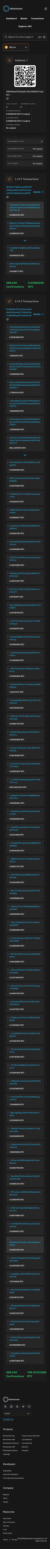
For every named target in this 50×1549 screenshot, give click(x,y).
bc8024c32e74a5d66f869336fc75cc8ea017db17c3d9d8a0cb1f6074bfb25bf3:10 (25, 440)
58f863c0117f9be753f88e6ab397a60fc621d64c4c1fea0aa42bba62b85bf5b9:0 (24, 226)
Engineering (7, 1471)
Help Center (7, 1518)
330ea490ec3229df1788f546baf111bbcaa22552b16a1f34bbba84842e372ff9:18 (24, 403)
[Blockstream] (11, 1399)
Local (5, 1529)
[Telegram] (23, 1406)
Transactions (37, 18)
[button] (38, 192)
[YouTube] (29, 1406)
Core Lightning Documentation (13, 1478)
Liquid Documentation (10, 1474)
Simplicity (25, 1450)
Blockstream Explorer (10, 1450)
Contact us (8, 1419)
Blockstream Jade (9, 1439)
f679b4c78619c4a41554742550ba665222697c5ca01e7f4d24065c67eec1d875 (19, 190)
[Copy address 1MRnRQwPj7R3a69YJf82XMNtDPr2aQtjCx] (7, 98)
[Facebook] (17, 1406)
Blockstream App (9, 1436)
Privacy (14, 1540)
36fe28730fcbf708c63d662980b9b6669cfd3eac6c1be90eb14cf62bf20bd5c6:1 (25, 348)
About (5, 1498)
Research (6, 1494)
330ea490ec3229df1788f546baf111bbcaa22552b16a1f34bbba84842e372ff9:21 (24, 422)
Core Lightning (27, 1443)
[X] (5, 1406)
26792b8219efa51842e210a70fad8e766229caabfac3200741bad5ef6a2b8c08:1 (24, 329)
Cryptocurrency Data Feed (30, 1436)
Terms (5, 1540)
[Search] (6, 37)
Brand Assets (7, 1533)
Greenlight (6, 1454)
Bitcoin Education (9, 1522)
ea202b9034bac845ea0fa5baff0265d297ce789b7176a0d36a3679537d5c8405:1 (25, 366)
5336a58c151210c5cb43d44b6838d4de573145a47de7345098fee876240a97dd (19, 312)
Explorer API (25, 26)
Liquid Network (27, 1439)
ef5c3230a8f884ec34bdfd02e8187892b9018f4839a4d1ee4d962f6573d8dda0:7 (24, 385)
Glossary (6, 1526)
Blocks (24, 18)
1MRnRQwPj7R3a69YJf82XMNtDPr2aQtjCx (25, 1243)
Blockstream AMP (9, 1447)
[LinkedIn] (11, 1406)
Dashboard (11, 18)
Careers (5, 1502)
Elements (25, 1447)
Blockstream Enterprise (11, 1443)
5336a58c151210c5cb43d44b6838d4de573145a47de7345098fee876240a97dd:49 (24, 207)
